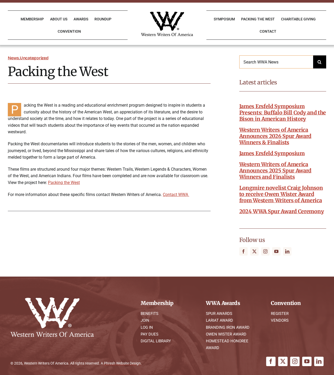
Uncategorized (34, 57)
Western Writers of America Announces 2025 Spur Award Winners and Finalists (275, 170)
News (13, 57)
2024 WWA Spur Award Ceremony (281, 211)
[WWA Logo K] (167, 13)
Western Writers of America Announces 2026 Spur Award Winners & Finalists (275, 136)
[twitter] (254, 251)
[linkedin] (287, 251)
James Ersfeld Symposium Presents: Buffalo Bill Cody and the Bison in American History (282, 112)
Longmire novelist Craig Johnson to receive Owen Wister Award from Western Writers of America (281, 194)
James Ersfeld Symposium (272, 153)
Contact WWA (176, 194)
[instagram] (265, 251)
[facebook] (243, 251)
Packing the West (64, 182)
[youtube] (276, 251)
